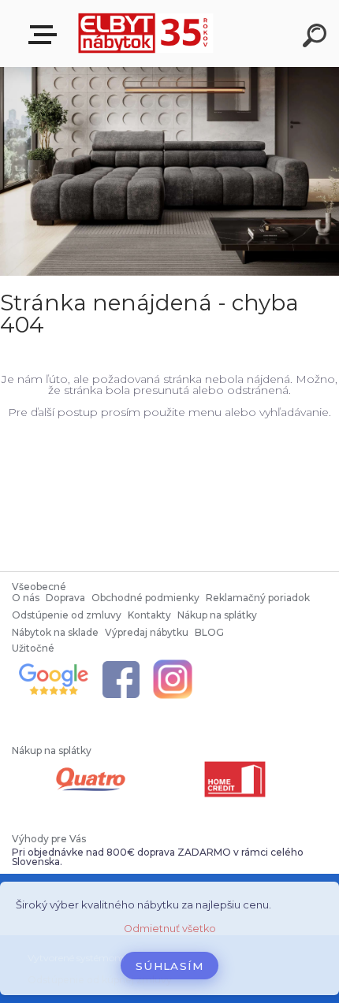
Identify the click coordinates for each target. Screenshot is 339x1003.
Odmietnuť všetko (170, 928)
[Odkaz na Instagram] (172, 662)
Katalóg (45, 35)
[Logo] (146, 33)
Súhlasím (169, 966)
